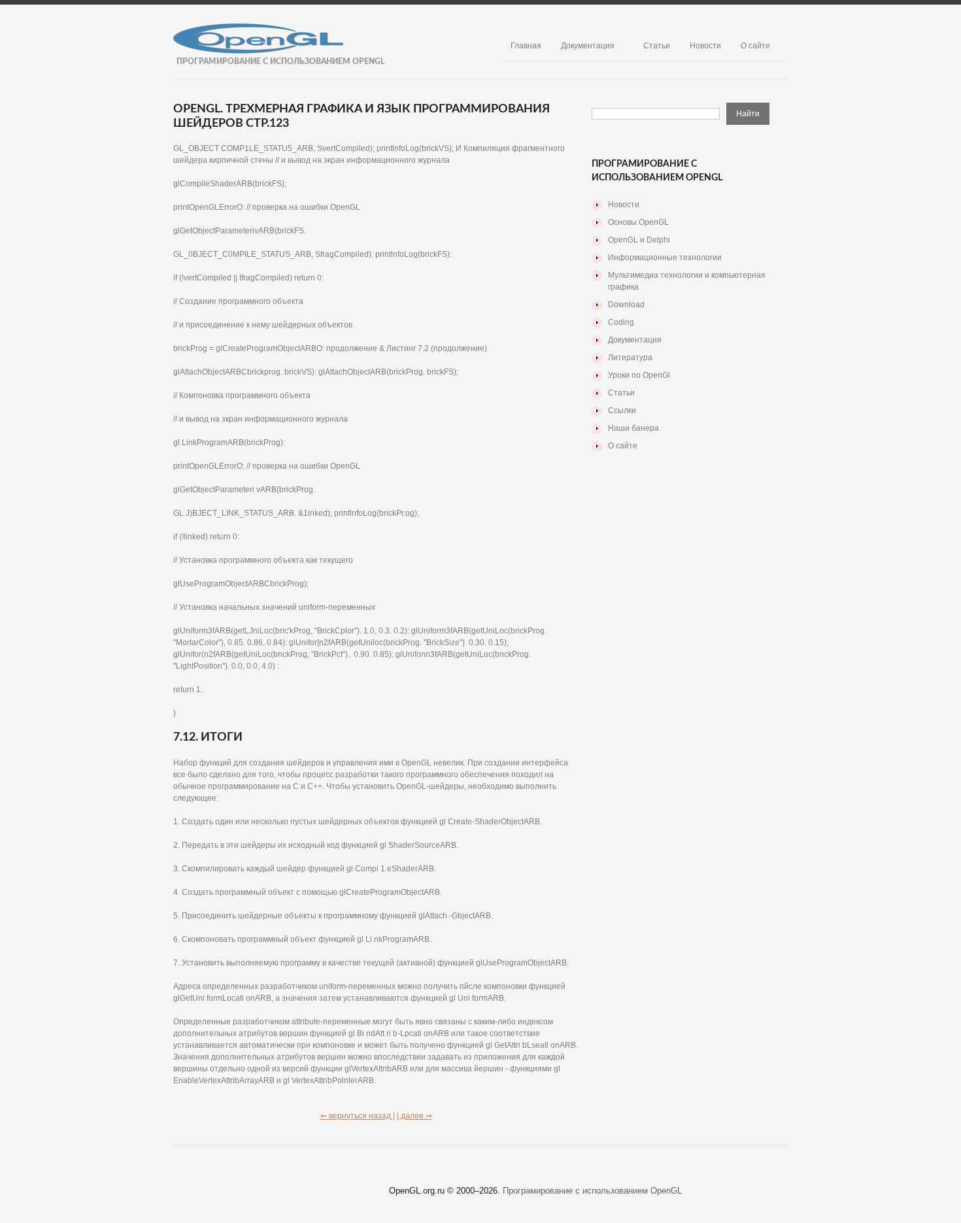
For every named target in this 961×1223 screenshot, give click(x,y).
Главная (526, 45)
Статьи (656, 45)
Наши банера (633, 428)
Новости (705, 45)
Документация (588, 45)
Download (626, 304)
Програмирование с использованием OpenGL (592, 1191)
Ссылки (622, 410)
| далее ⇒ (414, 1115)
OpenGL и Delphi (639, 239)
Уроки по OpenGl (639, 375)
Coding (621, 322)
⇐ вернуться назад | (357, 1115)
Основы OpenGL (638, 222)
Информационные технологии (665, 257)
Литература (630, 357)
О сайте (755, 45)
